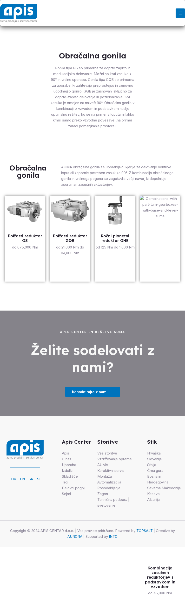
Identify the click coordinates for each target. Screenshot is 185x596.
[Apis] (18, 13)
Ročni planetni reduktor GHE (115, 238)
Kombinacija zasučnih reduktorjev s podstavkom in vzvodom (160, 577)
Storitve (107, 442)
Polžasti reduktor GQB (70, 238)
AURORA (74, 536)
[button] (29, 172)
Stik (152, 442)
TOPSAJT (144, 530)
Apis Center (76, 442)
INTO (113, 536)
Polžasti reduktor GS (25, 238)
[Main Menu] (180, 13)
